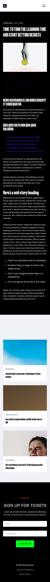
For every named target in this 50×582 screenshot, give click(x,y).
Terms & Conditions (25, 569)
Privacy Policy (25, 574)
